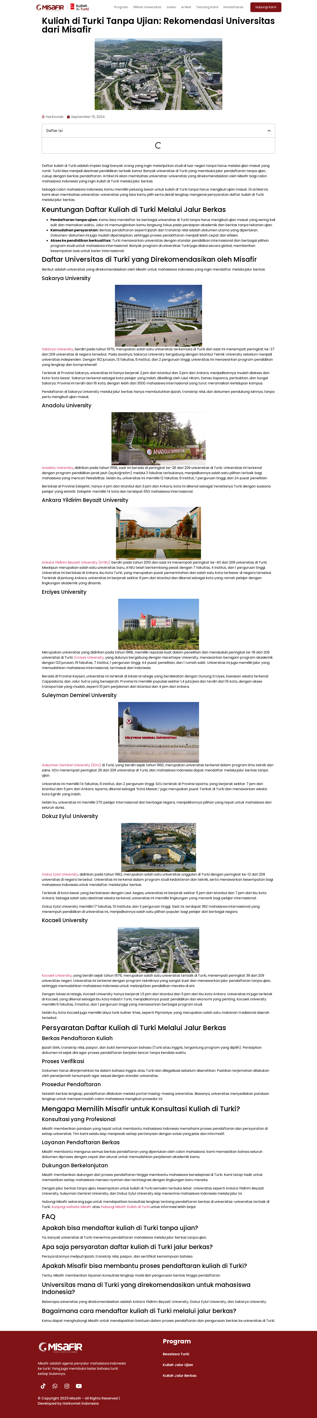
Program (121, 7)
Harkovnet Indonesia (81, 1403)
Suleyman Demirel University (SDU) (71, 765)
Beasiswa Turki (176, 1354)
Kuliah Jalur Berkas (179, 1375)
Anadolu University (57, 467)
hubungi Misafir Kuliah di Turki (126, 1206)
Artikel (186, 7)
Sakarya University (57, 349)
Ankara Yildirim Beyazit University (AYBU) (76, 562)
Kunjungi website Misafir (72, 1206)
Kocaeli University (57, 975)
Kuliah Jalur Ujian (178, 1364)
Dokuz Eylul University (60, 874)
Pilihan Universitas (147, 7)
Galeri (171, 7)
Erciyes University (89, 657)
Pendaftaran (233, 7)
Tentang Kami (207, 7)
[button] (265, 7)
